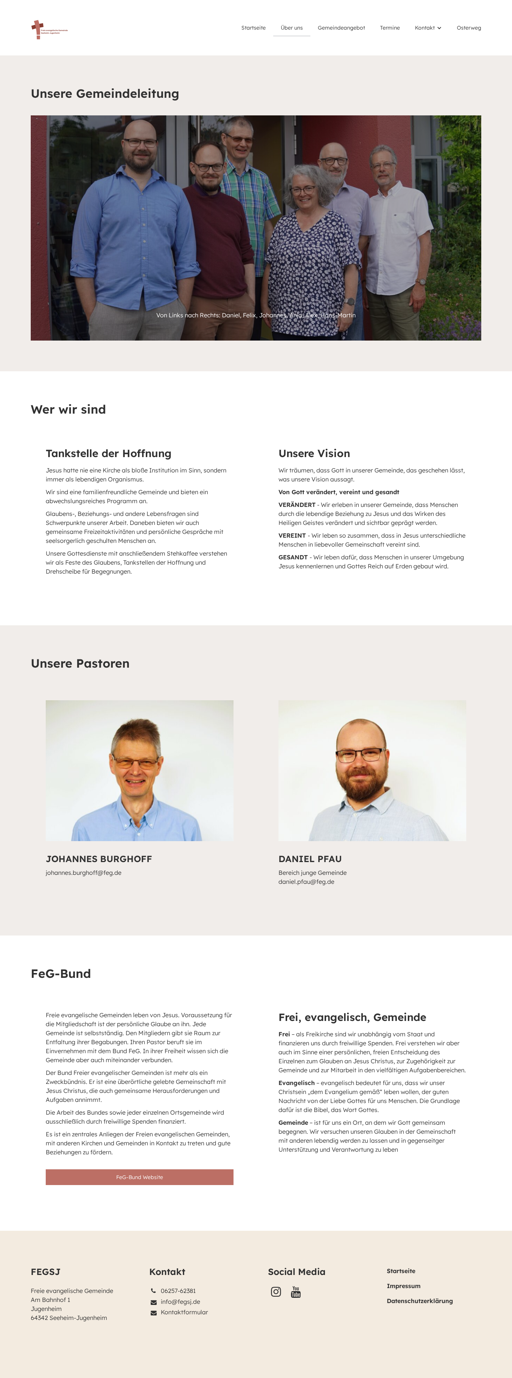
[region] (256, 513)
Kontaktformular (184, 1312)
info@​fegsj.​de (180, 1301)
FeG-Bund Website (139, 1177)
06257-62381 (178, 1290)
